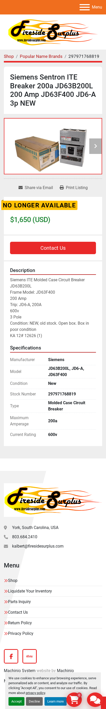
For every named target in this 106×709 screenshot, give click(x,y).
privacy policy (35, 693)
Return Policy (20, 622)
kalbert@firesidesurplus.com (38, 546)
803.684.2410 (24, 536)
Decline (34, 701)
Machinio (65, 670)
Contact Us (53, 248)
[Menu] (85, 7)
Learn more (55, 701)
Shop (12, 580)
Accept (16, 701)
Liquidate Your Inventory (30, 591)
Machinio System (20, 670)
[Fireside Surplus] (53, 499)
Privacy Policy (20, 633)
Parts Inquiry (19, 601)
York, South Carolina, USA (35, 527)
